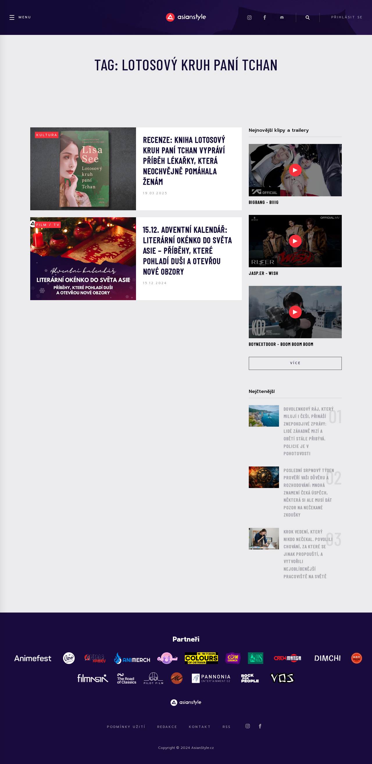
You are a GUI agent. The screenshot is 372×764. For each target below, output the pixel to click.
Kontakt (200, 726)
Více (295, 363)
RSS (227, 726)
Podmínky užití (126, 726)
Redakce (167, 726)
